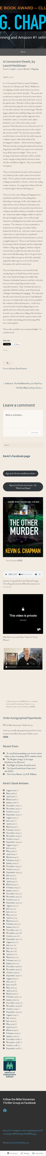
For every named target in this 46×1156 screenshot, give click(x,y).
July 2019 (9, 1018)
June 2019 (10, 1021)
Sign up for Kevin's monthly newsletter (20, 473)
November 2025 (12, 808)
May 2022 (10, 915)
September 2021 (13, 939)
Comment (34, 432)
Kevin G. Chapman (31, 69)
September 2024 (13, 842)
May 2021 (10, 951)
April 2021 (10, 954)
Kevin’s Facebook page (16, 456)
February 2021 (12, 960)
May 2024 (10, 851)
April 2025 (10, 824)
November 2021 (12, 933)
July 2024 (9, 848)
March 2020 (11, 994)
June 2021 (10, 948)
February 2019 (12, 1033)
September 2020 (13, 975)
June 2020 (10, 984)
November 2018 (12, 1042)
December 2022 (12, 893)
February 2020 (12, 997)
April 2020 (10, 991)
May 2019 (10, 1024)
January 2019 (11, 1036)
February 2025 (12, 830)
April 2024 (10, 854)
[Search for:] (23, 445)
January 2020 (11, 1000)
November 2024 (12, 836)
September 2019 (13, 1012)
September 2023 (13, 872)
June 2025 (10, 821)
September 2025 (13, 815)
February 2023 (12, 887)
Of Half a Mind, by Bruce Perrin (28, 388)
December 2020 (12, 966)
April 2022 (10, 918)
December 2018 (12, 1039)
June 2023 (10, 878)
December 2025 (12, 805)
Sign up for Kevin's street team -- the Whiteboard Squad (23, 486)
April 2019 (10, 1027)
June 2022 (10, 912)
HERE (19, 560)
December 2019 (12, 1003)
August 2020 (11, 978)
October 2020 (11, 972)
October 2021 (11, 936)
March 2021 (11, 957)
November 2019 (12, 1006)
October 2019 (11, 1009)
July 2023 (9, 875)
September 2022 (13, 903)
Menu (23, 51)
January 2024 (11, 863)
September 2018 (13, 1048)
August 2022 (11, 906)
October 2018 (11, 1045)
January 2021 (11, 963)
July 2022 (9, 909)
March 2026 (11, 799)
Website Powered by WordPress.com (16, 1143)
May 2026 (10, 793)
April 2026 (10, 796)
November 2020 (12, 969)
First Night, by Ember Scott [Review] (21, 765)
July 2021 (9, 945)
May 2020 (10, 988)
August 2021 (11, 942)
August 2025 (11, 818)
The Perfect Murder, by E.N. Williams (22, 774)
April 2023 (10, 881)
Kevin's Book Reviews (18, 368)
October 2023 (11, 869)
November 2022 (12, 896)
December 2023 (12, 866)
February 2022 (12, 924)
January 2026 (11, 802)
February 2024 (12, 860)
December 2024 (12, 833)
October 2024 (11, 839)
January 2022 (11, 927)
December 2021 (12, 930)
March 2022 (11, 921)
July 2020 (9, 981)
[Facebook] (5, 1110)
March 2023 (11, 884)
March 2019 (11, 1030)
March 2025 (11, 827)
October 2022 (11, 900)
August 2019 (11, 1015)
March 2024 (11, 857)
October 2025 (11, 811)
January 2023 (11, 890)
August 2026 (11, 790)
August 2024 (11, 845)
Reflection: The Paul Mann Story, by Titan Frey (23, 383)
